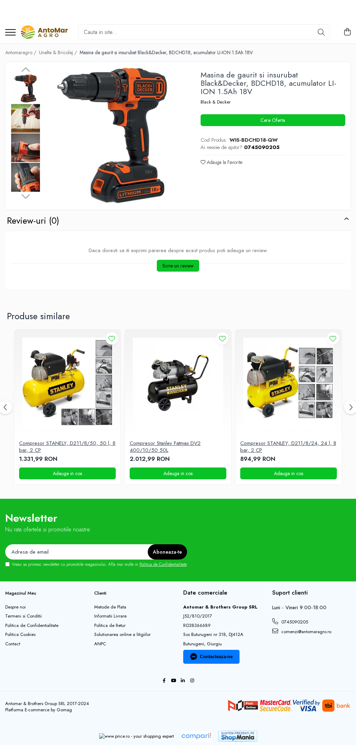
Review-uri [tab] (33, 220)
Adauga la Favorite (223, 162)
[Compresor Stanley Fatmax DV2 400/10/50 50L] (178, 383)
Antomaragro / (21, 52)
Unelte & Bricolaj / (58, 52)
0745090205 (294, 622)
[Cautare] (321, 32)
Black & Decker (215, 102)
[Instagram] (192, 681)
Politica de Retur (110, 625)
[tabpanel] (113, 136)
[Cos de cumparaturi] (347, 32)
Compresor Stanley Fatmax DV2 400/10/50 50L (165, 447)
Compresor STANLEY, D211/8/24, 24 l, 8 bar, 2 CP (288, 447)
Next (25, 195)
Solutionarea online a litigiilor (122, 634)
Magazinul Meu (20, 593)
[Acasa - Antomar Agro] (44, 32)
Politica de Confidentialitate (163, 564)
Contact (12, 644)
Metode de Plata (110, 607)
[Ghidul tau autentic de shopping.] (196, 736)
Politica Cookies (20, 634)
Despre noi (15, 607)
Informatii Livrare (110, 616)
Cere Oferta (272, 120)
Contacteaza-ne (216, 656)
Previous (25, 70)
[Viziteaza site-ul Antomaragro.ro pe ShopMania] (237, 736)
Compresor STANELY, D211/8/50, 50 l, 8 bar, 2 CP (67, 447)
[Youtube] (173, 681)
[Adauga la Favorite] (112, 338)
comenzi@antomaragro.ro (305, 631)
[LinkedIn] (183, 681)
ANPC (100, 644)
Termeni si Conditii (23, 616)
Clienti (100, 593)
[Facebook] (164, 681)
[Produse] (10, 33)
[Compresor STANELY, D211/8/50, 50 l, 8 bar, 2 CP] (67, 383)
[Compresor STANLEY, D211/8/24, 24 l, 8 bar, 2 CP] (288, 383)
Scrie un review (178, 265)
